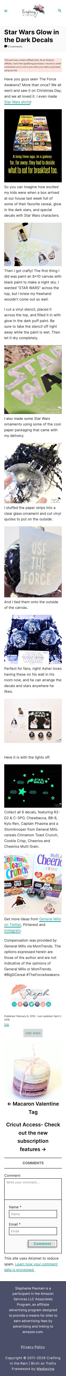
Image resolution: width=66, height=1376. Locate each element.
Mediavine (45, 1369)
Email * (15, 1224)
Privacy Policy (33, 1347)
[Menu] (6, 10)
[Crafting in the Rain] (32, 10)
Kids (6, 1024)
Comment (12, 1175)
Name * (15, 1207)
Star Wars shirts (17, 102)
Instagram (12, 930)
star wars (33, 1033)
